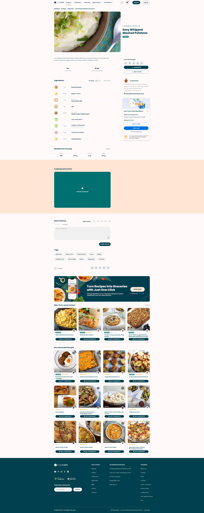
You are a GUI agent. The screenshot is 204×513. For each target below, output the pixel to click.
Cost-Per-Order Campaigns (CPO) (120, 473)
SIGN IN (146, 2)
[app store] (71, 478)
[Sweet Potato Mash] (114, 437)
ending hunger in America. (137, 137)
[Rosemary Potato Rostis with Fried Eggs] (65, 367)
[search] (122, 2)
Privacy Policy (145, 488)
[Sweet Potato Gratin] (65, 437)
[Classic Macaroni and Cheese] (65, 325)
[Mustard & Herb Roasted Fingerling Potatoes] (90, 402)
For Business (108, 2)
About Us (143, 469)
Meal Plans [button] (77, 2)
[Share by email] (142, 63)
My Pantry (87, 2)
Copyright (147, 510)
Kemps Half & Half (76, 101)
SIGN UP (136, 2)
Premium (94, 492)
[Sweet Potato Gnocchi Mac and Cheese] (114, 402)
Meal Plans (94, 481)
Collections (94, 477)
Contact (143, 481)
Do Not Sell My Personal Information (131, 510)
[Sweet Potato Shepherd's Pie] (90, 367)
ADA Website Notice (147, 496)
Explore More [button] (96, 2)
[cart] (127, 2)
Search (93, 488)
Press (142, 477)
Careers (143, 473)
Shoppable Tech (114, 481)
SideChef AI (113, 485)
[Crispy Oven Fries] (139, 402)
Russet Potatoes (76, 87)
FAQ (142, 500)
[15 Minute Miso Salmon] (90, 325)
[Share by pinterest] (130, 63)
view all (147, 305)
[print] (126, 63)
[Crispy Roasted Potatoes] (114, 367)
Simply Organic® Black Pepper (80, 114)
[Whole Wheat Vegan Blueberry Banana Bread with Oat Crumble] (138, 325)
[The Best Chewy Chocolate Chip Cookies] (114, 325)
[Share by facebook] (134, 63)
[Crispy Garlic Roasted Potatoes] (139, 367)
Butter (73, 93)
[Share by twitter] (138, 63)
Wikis (92, 485)
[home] (59, 2)
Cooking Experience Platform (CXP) (120, 469)
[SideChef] (61, 466)
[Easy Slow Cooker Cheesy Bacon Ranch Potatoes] (139, 437)
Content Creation (114, 477)
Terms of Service (146, 485)
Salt (72, 106)
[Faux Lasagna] (65, 402)
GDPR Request (114, 510)
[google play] (59, 478)
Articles (93, 473)
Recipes (93, 469)
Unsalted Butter (76, 139)
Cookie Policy (145, 492)
